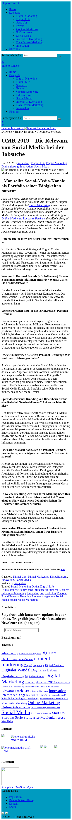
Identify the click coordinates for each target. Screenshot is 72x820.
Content (28, 659)
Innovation (22, 108)
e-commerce (39, 686)
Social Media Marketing (24, 599)
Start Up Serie (12, 717)
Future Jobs (26, 589)
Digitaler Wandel (15, 670)
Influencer (39, 589)
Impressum (15, 797)
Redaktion (23, 163)
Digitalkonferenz (34, 676)
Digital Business (54, 665)
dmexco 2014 (46, 682)
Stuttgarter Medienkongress (44, 717)
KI (65, 695)
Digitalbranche (10, 589)
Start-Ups (21, 85)
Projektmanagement (43, 596)
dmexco (30, 682)
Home (12, 71)
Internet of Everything (29, 101)
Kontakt (13, 803)
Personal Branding (20, 596)
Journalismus (58, 695)
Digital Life (23, 81)
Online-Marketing (44, 702)
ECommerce (53, 687)
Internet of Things (36, 694)
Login (12, 806)
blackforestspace (12, 659)
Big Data (48, 652)
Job (42, 593)
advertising (9, 653)
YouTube (7, 721)
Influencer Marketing (13, 593)
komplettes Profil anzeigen (17, 787)
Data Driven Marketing (29, 105)
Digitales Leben (44, 670)
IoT (50, 694)
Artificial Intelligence (30, 653)
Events (20, 88)
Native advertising (17, 703)
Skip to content (10, 3)
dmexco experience (22, 687)
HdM (26, 691)
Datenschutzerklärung (21, 800)
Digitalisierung (10, 166)
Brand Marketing (21, 586)
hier (63, 569)
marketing (50, 593)
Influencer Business (57, 589)
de (2, 62)
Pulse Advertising (39, 205)
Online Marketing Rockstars (43, 708)
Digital (36, 586)
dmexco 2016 (63, 682)
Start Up (58, 713)
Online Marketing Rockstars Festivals (23, 218)
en (2, 59)
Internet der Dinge (13, 695)
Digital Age (38, 665)
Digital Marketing (26, 78)
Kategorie (14, 75)
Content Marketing (27, 91)
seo (57, 707)
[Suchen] (59, 56)
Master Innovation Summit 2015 (54, 699)
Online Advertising (15, 707)
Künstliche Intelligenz (14, 698)
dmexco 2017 (7, 687)
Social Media (24, 98)
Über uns (14, 111)
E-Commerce (24, 95)
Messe (4, 703)
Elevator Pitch (12, 691)
